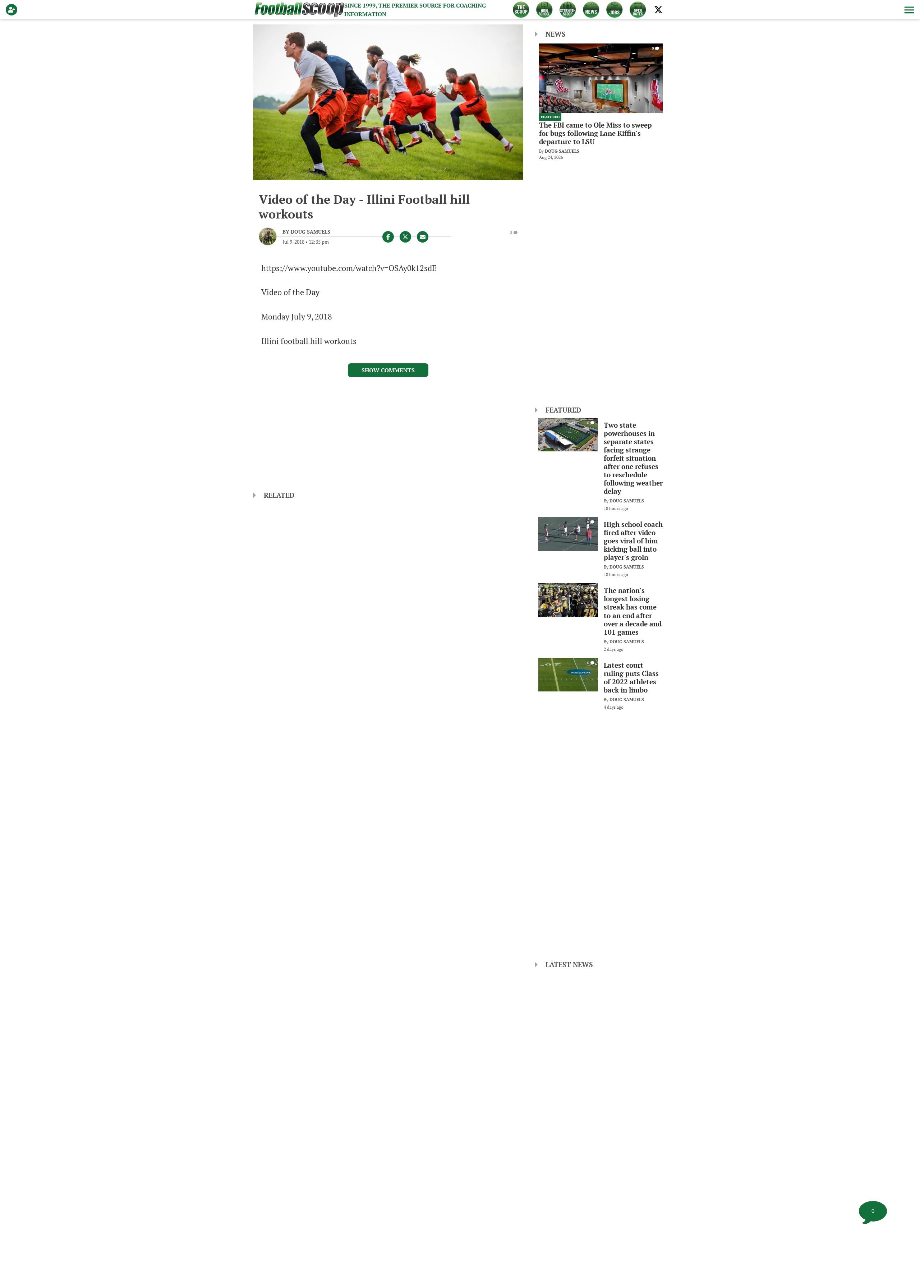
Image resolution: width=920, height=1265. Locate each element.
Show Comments (388, 370)
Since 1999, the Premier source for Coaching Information (415, 9)
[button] (908, 9)
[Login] (13, 10)
